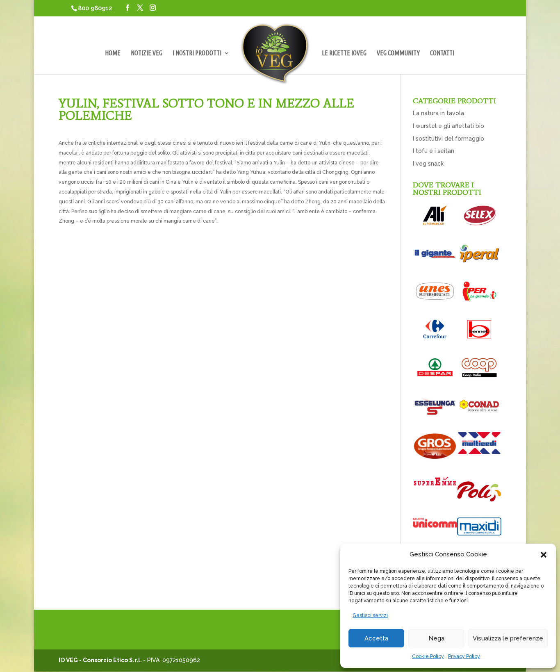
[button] (544, 555)
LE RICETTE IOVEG (344, 53)
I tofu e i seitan (433, 151)
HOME (113, 53)
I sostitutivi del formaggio (448, 138)
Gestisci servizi (370, 615)
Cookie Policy (428, 656)
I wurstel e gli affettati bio (448, 126)
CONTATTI (442, 53)
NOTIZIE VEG (146, 53)
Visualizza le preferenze (508, 638)
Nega (436, 638)
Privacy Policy (464, 656)
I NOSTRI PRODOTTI (197, 53)
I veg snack (428, 163)
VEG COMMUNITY (398, 53)
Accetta (376, 638)
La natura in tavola (438, 113)
